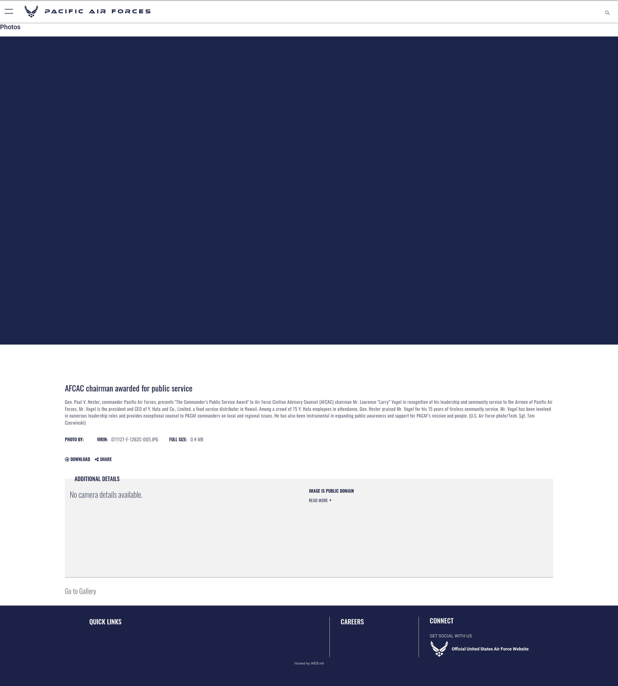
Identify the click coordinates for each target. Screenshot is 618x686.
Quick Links (105, 621)
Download (79, 459)
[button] (8, 11)
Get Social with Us (451, 635)
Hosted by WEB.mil (309, 663)
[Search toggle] (608, 11)
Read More (319, 500)
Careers (352, 621)
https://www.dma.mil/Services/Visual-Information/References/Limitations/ (365, 524)
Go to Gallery (80, 590)
